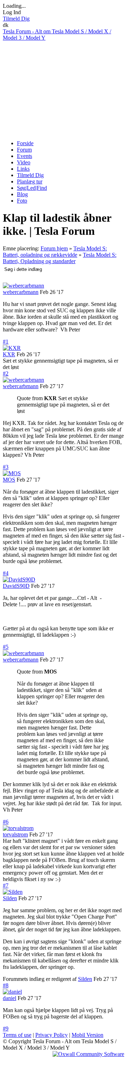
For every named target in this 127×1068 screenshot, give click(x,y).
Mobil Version (87, 1035)
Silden (10, 898)
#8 (5, 985)
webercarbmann (20, 292)
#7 (5, 885)
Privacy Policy (51, 1035)
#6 (5, 822)
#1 (5, 342)
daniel (9, 998)
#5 (5, 647)
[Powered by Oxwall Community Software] (88, 1054)
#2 (5, 373)
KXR (9, 354)
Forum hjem (54, 248)
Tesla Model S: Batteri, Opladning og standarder (59, 258)
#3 (5, 467)
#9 (5, 1029)
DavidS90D (16, 586)
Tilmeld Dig (16, 19)
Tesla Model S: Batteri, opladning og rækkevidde (55, 251)
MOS (9, 480)
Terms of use (17, 1035)
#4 (5, 573)
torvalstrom (15, 834)
